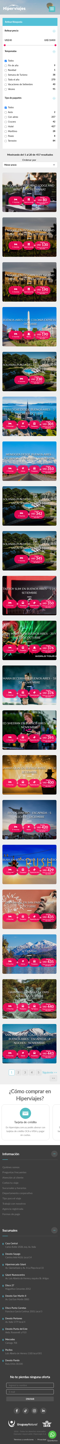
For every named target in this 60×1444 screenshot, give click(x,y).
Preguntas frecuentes (14, 1172)
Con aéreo (13, 117)
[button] (30, 1154)
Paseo (11, 136)
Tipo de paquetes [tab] (13, 97)
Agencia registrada (12, 1208)
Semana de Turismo (17, 74)
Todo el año (13, 79)
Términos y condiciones (24, 1439)
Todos (11, 60)
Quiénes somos (11, 1167)
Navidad (12, 70)
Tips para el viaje (11, 1198)
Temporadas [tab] (10, 51)
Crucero (12, 121)
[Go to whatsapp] (52, 1435)
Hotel (10, 126)
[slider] (5, 45)
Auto (10, 112)
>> (53, 1078)
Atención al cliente (12, 1177)
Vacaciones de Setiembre (20, 84)
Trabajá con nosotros (14, 1203)
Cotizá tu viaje (10, 1182)
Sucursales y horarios (14, 1187)
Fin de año (13, 65)
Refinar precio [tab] (11, 30)
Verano (11, 89)
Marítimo (12, 131)
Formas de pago (11, 1213)
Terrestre (12, 140)
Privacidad (41, 1439)
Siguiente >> (49, 1072)
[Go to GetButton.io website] (52, 1441)
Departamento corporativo (17, 1193)
